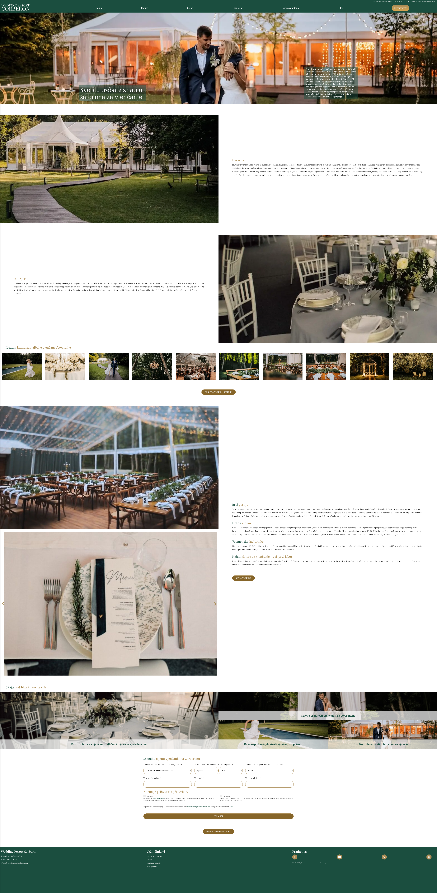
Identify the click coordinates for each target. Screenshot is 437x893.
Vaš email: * (199, 778)
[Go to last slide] (3, 604)
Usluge (144, 7)
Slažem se (150, 796)
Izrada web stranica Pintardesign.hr (319, 863)
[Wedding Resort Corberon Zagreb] (15, 10)
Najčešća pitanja (291, 7)
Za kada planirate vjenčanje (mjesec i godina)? (213, 764)
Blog (341, 7)
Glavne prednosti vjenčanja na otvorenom (328, 715)
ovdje (231, 807)
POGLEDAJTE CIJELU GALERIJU (218, 392)
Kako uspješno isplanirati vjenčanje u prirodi (273, 744)
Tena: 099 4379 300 (402, 2)
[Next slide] (215, 604)
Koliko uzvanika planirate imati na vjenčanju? (163, 764)
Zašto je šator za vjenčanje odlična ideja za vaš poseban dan (109, 744)
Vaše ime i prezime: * (152, 778)
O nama (98, 7)
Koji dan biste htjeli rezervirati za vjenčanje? (264, 764)
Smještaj (238, 7)
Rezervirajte (400, 7)
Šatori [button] (190, 7)
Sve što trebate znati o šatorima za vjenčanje (382, 744)
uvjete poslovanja (158, 798)
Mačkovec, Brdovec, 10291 (383, 2)
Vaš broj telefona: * (253, 778)
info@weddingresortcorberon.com (424, 2)
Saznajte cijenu (243, 578)
